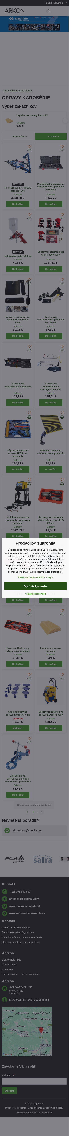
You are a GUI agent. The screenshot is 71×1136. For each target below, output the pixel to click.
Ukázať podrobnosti (35, 593)
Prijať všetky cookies (35, 586)
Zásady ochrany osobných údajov (35, 577)
